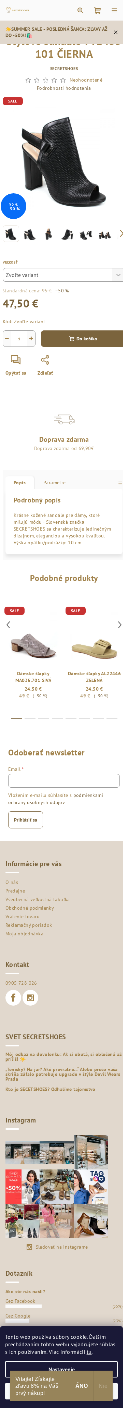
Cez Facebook (20, 1301)
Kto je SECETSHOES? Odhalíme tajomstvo (50, 1089)
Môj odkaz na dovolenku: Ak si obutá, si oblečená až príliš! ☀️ (63, 1056)
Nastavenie (61, 1369)
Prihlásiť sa (25, 820)
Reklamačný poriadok (28, 925)
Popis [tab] (20, 483)
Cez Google (17, 1316)
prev (8, 624)
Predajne (15, 891)
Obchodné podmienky (29, 908)
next (119, 624)
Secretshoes (64, 68)
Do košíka (86, 339)
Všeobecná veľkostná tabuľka (37, 899)
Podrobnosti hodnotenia (64, 88)
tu (89, 1351)
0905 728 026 (21, 983)
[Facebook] (13, 998)
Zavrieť (70, 363)
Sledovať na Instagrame (62, 1247)
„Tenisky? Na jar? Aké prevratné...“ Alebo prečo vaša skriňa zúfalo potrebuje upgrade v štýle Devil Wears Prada (62, 1074)
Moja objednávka (24, 934)
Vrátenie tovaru (22, 916)
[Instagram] (30, 998)
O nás (11, 882)
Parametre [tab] (54, 483)
